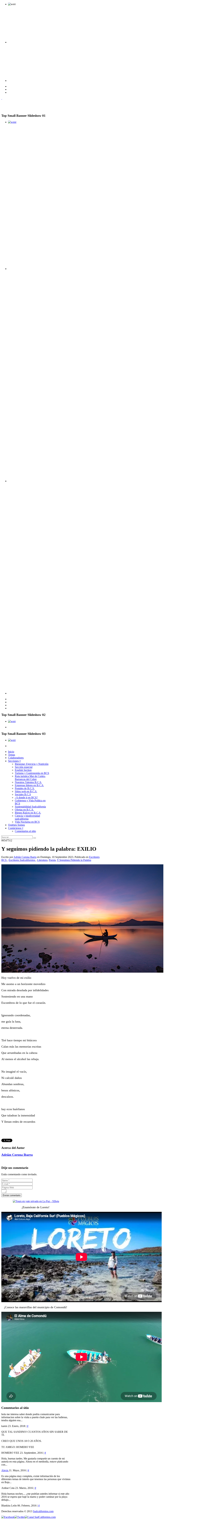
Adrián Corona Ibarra (25, 857)
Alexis (5, 1470)
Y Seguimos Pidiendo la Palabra (74, 860)
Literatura (42, 860)
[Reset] (34, 837)
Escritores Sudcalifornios (22, 860)
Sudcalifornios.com (43, 1511)
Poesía (52, 860)
